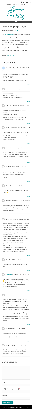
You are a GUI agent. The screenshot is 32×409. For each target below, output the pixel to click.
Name (4, 382)
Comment (5, 365)
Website (4, 395)
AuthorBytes (26, 407)
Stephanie (9, 274)
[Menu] (16, 22)
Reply (28, 85)
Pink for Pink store (9, 34)
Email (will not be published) (11, 389)
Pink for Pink (10, 55)
